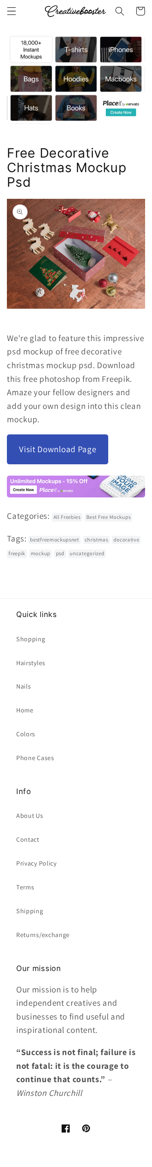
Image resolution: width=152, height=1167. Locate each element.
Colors (25, 734)
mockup (40, 553)
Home (25, 710)
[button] (11, 11)
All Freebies (67, 517)
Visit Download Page (57, 449)
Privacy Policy (36, 863)
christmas (96, 539)
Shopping (30, 639)
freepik (17, 553)
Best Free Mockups (108, 517)
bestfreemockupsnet (54, 539)
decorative (126, 539)
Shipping (29, 911)
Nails (23, 686)
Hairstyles (30, 663)
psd (60, 553)
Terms (25, 887)
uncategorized (87, 553)
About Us (29, 815)
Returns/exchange (43, 935)
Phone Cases (35, 758)
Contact (27, 839)
